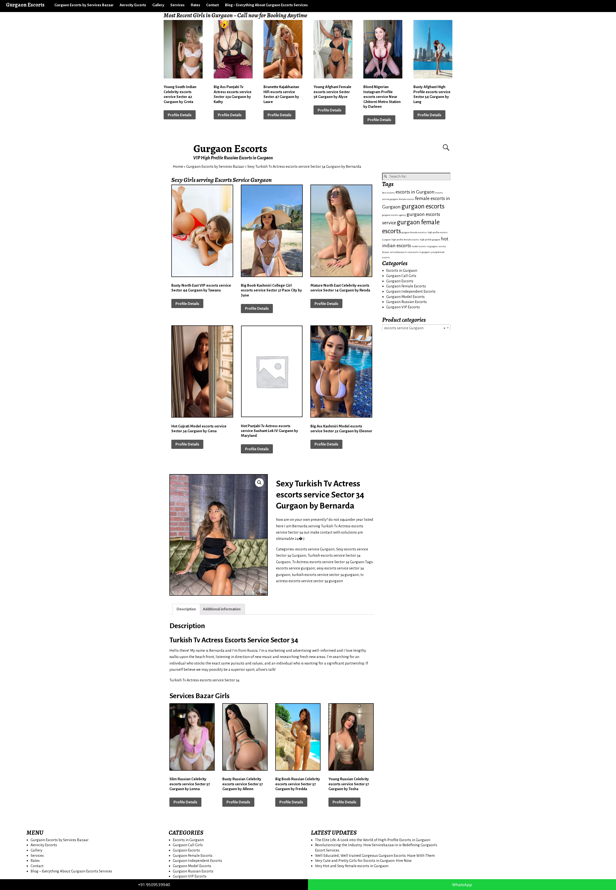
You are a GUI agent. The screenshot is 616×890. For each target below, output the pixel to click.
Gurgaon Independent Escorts (411, 291)
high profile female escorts (405, 239)
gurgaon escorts (422, 206)
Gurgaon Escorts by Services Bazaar (84, 5)
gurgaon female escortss (414, 232)
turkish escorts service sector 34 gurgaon (325, 575)
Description (186, 609)
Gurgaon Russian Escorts (406, 302)
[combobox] (416, 327)
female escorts (406, 199)
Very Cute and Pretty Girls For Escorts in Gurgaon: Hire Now (363, 860)
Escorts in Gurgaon (401, 270)
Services (177, 5)
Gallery (158, 5)
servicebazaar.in (398, 252)
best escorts (388, 192)
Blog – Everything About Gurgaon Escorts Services (266, 5)
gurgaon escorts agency (394, 215)
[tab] (186, 609)
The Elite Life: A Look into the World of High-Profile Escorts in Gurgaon (372, 840)
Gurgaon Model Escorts (405, 297)
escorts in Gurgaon (415, 191)
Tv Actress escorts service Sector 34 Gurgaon (328, 562)
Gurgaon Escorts (230, 148)
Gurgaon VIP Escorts (403, 307)
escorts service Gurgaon (314, 549)
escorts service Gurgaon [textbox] (414, 328)
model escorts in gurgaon (425, 246)
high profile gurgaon (430, 239)
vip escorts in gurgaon (418, 252)
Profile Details (180, 115)
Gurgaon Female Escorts (406, 286)
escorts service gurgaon (295, 568)
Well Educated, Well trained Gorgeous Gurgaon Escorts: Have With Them (375, 855)
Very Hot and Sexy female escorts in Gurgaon (351, 866)
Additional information (222, 609)
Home (178, 166)
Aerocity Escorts (133, 5)
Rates (195, 5)
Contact (212, 5)
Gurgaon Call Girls (401, 276)
